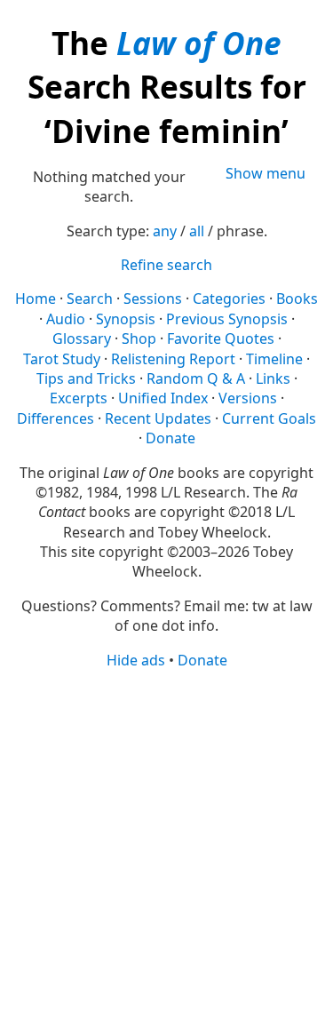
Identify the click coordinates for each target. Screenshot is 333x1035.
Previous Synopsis (227, 319)
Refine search (166, 265)
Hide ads (136, 660)
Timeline (274, 359)
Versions (247, 398)
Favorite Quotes (220, 338)
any (165, 231)
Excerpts (78, 398)
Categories (229, 298)
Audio (65, 319)
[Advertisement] (166, 850)
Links (273, 378)
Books (297, 298)
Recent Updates (158, 418)
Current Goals (269, 418)
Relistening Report (173, 359)
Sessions (152, 298)
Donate (170, 438)
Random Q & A (196, 378)
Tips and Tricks (86, 378)
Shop (139, 338)
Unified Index (163, 398)
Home (35, 298)
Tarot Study (61, 359)
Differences (55, 418)
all (196, 231)
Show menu (265, 173)
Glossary (81, 338)
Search (90, 298)
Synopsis (125, 319)
